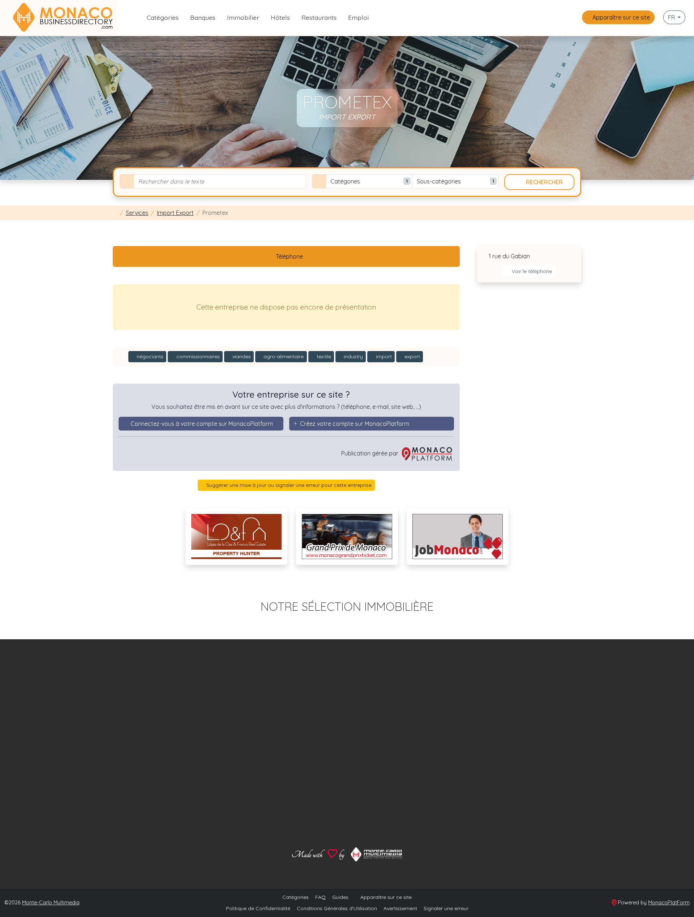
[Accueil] (115, 212)
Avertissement (400, 908)
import (383, 356)
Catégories (163, 17)
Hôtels (280, 17)
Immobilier (243, 17)
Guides (340, 897)
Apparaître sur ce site (620, 17)
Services (137, 212)
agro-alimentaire (283, 356)
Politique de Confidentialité (258, 908)
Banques (202, 17)
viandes (241, 356)
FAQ (320, 897)
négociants (149, 356)
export (411, 356)
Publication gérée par (370, 453)
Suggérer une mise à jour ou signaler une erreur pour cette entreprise (288, 485)
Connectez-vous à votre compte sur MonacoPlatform (201, 423)
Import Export (175, 212)
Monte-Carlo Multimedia (51, 902)
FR (672, 17)
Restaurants (319, 17)
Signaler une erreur (446, 908)
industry (352, 356)
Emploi (358, 17)
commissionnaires (197, 356)
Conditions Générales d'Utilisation (337, 908)
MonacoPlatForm (669, 902)
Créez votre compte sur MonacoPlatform (354, 423)
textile (323, 356)
